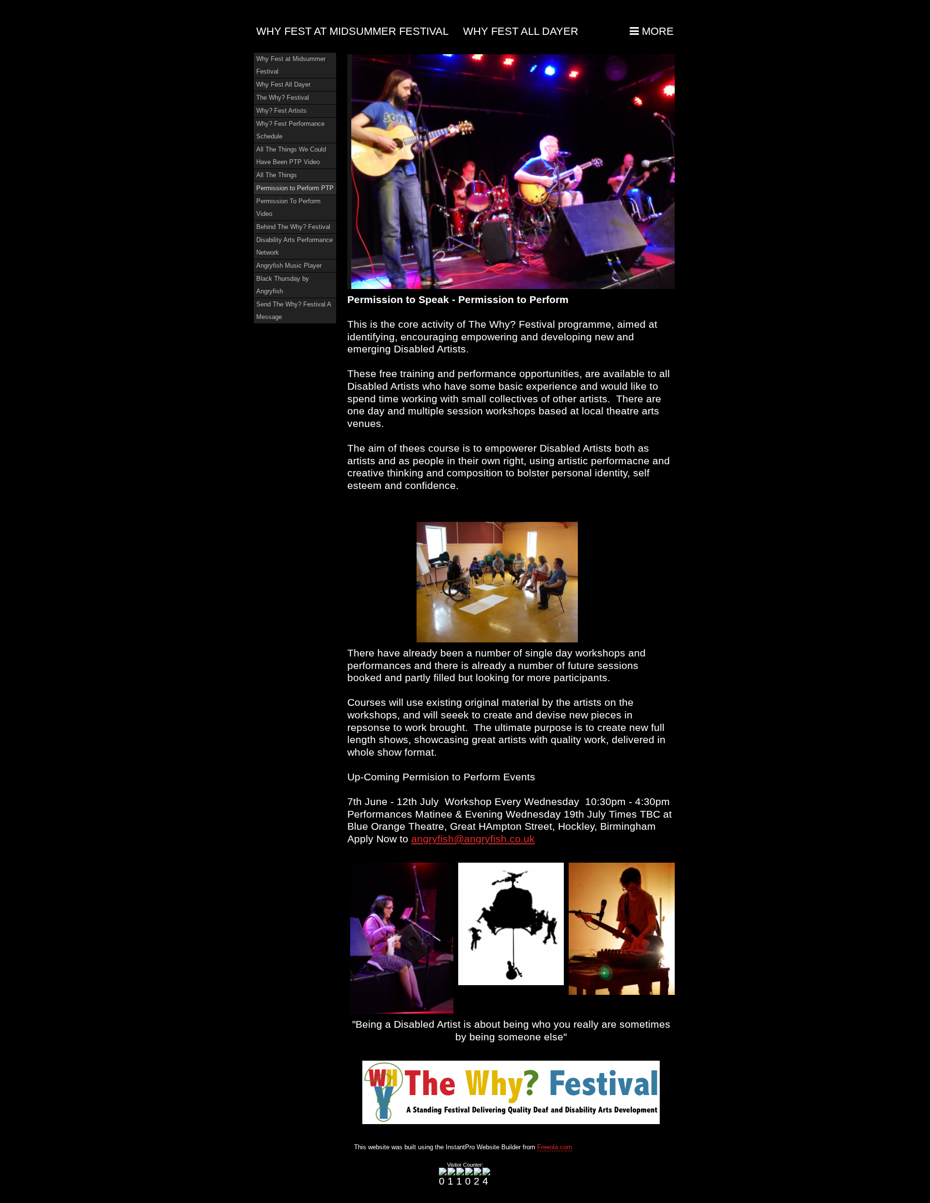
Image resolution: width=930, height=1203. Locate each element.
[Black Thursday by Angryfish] (511, 171)
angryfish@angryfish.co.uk (473, 839)
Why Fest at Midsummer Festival (352, 31)
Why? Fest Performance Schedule (290, 130)
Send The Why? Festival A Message (293, 310)
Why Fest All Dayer (520, 31)
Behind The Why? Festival (293, 226)
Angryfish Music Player (289, 265)
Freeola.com (554, 1147)
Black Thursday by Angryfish (282, 285)
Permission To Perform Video (288, 207)
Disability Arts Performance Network (294, 246)
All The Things (276, 175)
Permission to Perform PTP (295, 188)
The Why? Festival (282, 97)
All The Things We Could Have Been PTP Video (291, 156)
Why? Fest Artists (281, 110)
